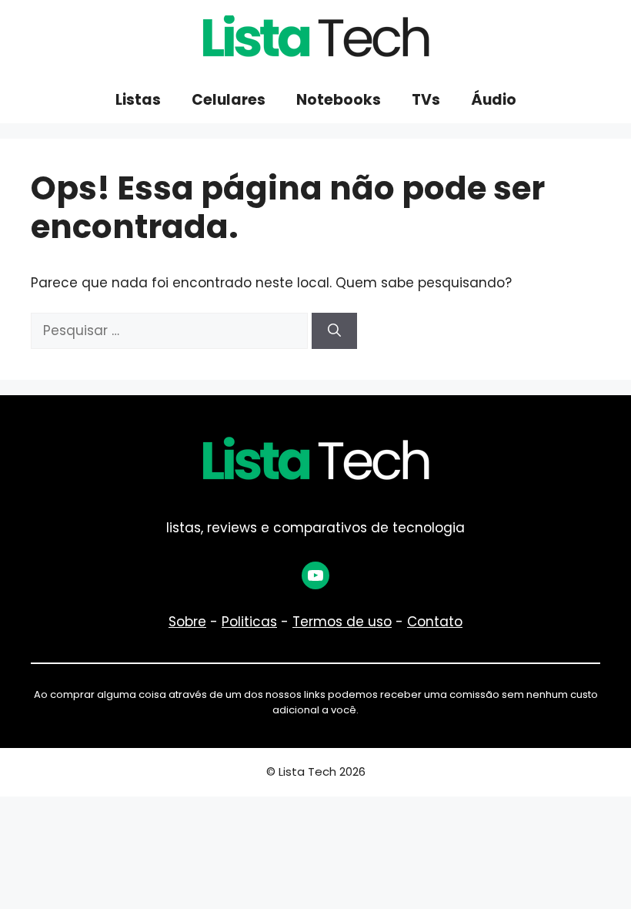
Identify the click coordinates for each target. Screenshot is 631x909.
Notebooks (338, 99)
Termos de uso (342, 621)
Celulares (228, 99)
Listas (138, 99)
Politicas (249, 621)
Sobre (187, 621)
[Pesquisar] (334, 331)
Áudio (493, 99)
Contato (434, 621)
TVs (426, 99)
